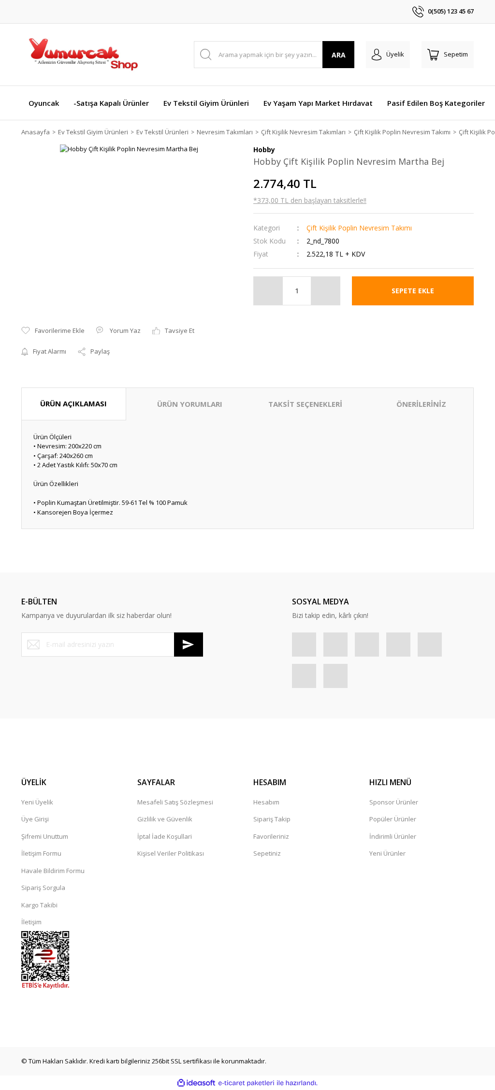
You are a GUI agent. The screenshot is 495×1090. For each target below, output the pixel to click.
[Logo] (82, 54)
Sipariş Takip (272, 819)
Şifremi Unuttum (44, 836)
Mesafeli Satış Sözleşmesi (175, 802)
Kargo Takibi (39, 905)
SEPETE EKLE (413, 290)
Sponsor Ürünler (393, 802)
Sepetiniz (267, 853)
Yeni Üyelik (37, 802)
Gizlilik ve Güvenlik (164, 819)
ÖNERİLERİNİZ (421, 404)
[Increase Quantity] (325, 291)
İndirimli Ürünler (392, 836)
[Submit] (188, 644)
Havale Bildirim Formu (53, 870)
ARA (339, 54)
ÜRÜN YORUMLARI (189, 404)
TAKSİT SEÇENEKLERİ (305, 404)
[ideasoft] (196, 1083)
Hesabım (266, 802)
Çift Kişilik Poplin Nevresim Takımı (359, 227)
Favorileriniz (271, 836)
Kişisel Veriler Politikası (170, 853)
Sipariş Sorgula (43, 887)
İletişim (31, 922)
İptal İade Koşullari (164, 836)
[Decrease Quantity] (268, 291)
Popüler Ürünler (392, 819)
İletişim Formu (41, 853)
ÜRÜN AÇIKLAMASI (73, 403)
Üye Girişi (35, 819)
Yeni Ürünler (387, 853)
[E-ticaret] (246, 1083)
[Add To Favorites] (53, 331)
